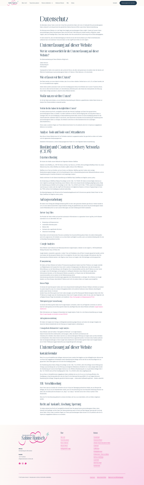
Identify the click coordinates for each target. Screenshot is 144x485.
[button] (47, 3)
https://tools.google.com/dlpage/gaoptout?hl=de (82, 297)
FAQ (68, 3)
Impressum (92, 477)
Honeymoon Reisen (98, 440)
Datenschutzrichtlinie (101, 477)
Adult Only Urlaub (97, 462)
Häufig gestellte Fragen (66, 448)
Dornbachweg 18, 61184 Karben (25, 451)
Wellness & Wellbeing (98, 457)
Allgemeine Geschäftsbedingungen (115, 477)
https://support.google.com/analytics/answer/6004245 (54, 314)
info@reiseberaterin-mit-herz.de (26, 459)
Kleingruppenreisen (98, 451)
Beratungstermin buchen (128, 3)
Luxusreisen (96, 460)
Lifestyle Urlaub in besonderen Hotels (102, 443)
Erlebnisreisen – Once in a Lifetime (101, 454)
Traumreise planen (34, 3)
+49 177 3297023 (22, 457)
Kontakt (115, 3)
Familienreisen (97, 465)
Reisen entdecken (64, 443)
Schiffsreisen (96, 448)
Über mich (24, 3)
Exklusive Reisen (60, 3)
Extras (72, 3)
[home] (12, 3)
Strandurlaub (96, 437)
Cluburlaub (96, 445)
